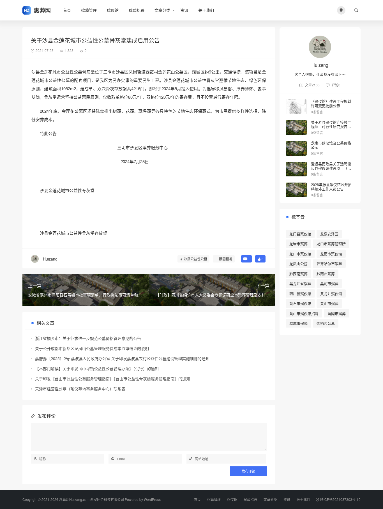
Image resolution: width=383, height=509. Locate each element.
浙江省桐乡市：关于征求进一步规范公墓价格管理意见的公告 (88, 338)
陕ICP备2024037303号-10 (340, 499)
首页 (67, 10)
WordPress (152, 499)
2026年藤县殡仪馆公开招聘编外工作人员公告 (331, 187)
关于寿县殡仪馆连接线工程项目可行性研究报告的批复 (331, 126)
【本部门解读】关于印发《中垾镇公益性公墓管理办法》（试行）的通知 (97, 368)
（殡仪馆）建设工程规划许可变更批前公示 (331, 103)
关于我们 (206, 10)
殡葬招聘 (136, 10)
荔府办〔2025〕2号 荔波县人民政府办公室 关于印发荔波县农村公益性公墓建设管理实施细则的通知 (122, 358)
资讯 (184, 10)
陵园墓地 (225, 258)
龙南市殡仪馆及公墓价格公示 (331, 145)
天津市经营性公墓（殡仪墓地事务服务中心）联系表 (80, 388)
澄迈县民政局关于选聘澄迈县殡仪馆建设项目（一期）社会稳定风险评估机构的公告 (331, 170)
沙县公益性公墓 (195, 258)
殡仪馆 (113, 10)
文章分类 (162, 10)
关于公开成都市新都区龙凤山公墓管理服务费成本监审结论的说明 (92, 348)
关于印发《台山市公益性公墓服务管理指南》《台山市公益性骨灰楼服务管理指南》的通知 (112, 378)
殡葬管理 (89, 10)
